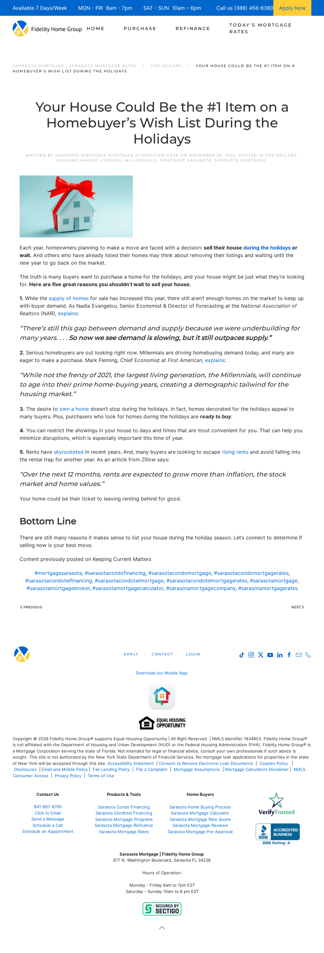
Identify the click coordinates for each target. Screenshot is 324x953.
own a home (74, 409)
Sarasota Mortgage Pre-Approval (200, 831)
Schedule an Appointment (47, 831)
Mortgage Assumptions (197, 769)
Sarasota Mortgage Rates (124, 831)
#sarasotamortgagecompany (200, 588)
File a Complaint (152, 769)
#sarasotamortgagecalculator (127, 588)
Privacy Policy (68, 775)
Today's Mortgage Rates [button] (260, 28)
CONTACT (162, 654)
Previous (32, 607)
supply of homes (69, 298)
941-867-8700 (48, 806)
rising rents (235, 452)
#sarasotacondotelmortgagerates (206, 580)
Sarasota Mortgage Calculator (200, 812)
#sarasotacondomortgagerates (251, 573)
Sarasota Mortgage (240, 160)
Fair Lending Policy (111, 769)
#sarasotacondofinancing (115, 573)
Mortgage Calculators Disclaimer (257, 769)
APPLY (131, 654)
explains (68, 313)
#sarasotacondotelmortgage (129, 580)
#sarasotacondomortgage (179, 573)
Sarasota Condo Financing (124, 806)
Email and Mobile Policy (65, 769)
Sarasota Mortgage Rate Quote (200, 819)
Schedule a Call (48, 825)
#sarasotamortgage (273, 580)
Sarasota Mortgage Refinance (124, 825)
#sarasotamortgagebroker (58, 588)
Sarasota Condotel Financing (124, 812)
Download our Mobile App (161, 672)
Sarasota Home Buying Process (200, 806)
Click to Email (48, 812)
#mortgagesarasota (58, 573)
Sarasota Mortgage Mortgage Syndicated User (117, 155)
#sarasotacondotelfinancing (58, 580)
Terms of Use (101, 775)
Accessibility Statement (131, 763)
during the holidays (267, 247)
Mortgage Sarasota (185, 160)
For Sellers (281, 155)
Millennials (141, 160)
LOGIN (193, 654)
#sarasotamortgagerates (268, 588)
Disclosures (25, 769)
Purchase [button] (140, 28)
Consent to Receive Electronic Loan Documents (206, 763)
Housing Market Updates (89, 160)
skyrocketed (69, 452)
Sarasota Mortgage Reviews (200, 825)
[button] (162, 928)
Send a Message (47, 818)
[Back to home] (47, 28)
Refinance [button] (193, 28)
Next (296, 607)
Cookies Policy (274, 763)
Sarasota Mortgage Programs (124, 819)
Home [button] (96, 28)
